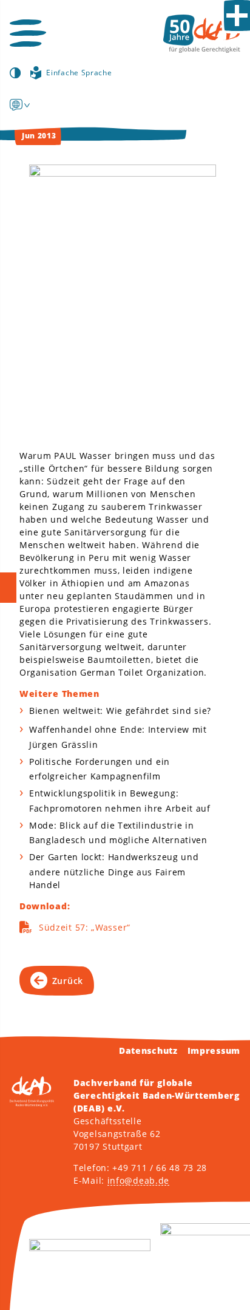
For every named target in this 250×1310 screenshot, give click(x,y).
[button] (28, 33)
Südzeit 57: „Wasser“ (84, 927)
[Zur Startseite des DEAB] (201, 34)
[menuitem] (16, 104)
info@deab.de (138, 1180)
